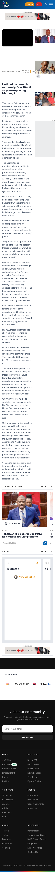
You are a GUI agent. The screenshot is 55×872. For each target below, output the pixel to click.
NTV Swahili (33, 764)
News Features (34, 773)
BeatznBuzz (7, 812)
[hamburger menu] (51, 4)
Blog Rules (32, 843)
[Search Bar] (46, 4)
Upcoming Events (36, 804)
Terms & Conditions (37, 835)
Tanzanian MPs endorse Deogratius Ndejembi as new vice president (22, 535)
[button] (50, 4)
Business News (9, 768)
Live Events (33, 795)
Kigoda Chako (34, 781)
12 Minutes (13, 568)
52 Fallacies (7, 799)
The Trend (33, 777)
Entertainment (8, 773)
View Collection (27, 577)
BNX (4, 816)
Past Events (33, 799)
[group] (7, 684)
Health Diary (33, 768)
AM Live (6, 804)
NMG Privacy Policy (37, 839)
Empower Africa (35, 848)
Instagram (6, 839)
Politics (5, 781)
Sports (5, 777)
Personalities (33, 831)
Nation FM (32, 760)
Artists (5, 808)
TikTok (5, 831)
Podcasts (9, 764)
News (34, 71)
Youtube (6, 848)
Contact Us (33, 852)
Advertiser (32, 808)
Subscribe (27, 737)
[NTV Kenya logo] (5, 4)
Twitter (5, 835)
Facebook (7, 843)
